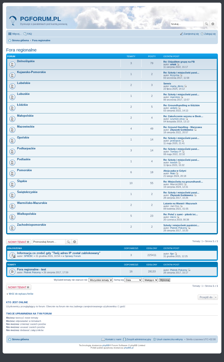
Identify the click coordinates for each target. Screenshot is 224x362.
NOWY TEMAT (17, 242)
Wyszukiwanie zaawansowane (213, 24)
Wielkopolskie (26, 213)
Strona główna (20, 339)
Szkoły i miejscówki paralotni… (181, 225)
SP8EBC (28, 256)
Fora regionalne (21, 50)
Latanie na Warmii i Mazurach (180, 203)
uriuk (173, 64)
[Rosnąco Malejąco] (151, 279)
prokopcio (175, 140)
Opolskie (23, 137)
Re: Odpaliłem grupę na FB (179, 61)
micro (173, 217)
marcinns (175, 97)
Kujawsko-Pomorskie (31, 72)
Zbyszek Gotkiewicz (181, 129)
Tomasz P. (175, 151)
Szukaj (206, 24)
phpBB (105, 345)
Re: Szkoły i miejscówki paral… (181, 72)
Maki (172, 173)
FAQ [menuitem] (29, 33)
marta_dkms (177, 86)
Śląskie (22, 181)
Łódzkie (22, 104)
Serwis (167, 83)
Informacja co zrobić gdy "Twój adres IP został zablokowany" (58, 253)
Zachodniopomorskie (31, 224)
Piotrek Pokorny (178, 228)
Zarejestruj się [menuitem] (191, 33)
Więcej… (17, 33)
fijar (172, 253)
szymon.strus (177, 119)
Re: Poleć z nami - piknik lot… (180, 214)
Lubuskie (23, 94)
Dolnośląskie (26, 61)
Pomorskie (24, 170)
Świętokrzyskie (27, 192)
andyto (173, 108)
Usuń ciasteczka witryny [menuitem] (170, 339)
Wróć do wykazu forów (21, 293)
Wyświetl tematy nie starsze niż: (71, 279)
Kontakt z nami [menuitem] (113, 339)
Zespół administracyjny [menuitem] (139, 339)
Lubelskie (23, 83)
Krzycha (174, 75)
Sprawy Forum (73, 256)
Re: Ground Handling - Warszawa (182, 127)
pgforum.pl (40, 18)
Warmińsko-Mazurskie (32, 203)
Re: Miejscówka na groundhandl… (183, 181)
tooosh (173, 162)
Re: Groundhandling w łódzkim (181, 105)
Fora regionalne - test (31, 269)
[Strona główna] (13, 21)
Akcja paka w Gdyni (174, 170)
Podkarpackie (26, 148)
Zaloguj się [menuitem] (210, 33)
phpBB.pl (128, 348)
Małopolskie (25, 115)
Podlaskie (23, 159)
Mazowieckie (25, 126)
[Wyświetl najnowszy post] (178, 64)
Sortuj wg (119, 279)
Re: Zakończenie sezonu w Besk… (183, 116)
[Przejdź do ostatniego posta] (176, 253)
